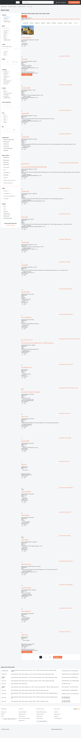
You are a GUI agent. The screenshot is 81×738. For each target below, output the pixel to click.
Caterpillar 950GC (25, 291)
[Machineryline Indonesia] (7, 2)
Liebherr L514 (24, 634)
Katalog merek (21, 720)
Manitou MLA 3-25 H (26, 564)
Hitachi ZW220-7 (25, 515)
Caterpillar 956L (25, 191)
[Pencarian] (23, 2)
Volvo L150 (4, 697)
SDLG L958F (24, 59)
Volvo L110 (4, 701)
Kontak (2, 716)
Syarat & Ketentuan (22, 711)
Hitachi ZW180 (24, 539)
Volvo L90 (4, 683)
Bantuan (2, 714)
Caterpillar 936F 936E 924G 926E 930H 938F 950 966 (34, 167)
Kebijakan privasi (22, 714)
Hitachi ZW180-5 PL (26, 611)
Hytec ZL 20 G (24, 416)
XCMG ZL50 (4, 674)
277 (50, 657)
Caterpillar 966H (25, 113)
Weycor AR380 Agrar (26, 317)
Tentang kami (3, 711)
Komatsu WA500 (25, 441)
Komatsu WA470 (3, 677)
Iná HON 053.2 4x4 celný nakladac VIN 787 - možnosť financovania (37, 343)
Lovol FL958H (24, 265)
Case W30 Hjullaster (26, 587)
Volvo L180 (4, 693)
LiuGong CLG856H (25, 87)
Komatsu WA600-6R (26, 491)
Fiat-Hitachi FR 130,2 (26, 367)
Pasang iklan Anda (27, 74)
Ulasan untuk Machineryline (24, 718)
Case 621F (24, 464)
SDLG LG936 (24, 217)
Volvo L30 (4, 690)
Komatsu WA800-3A (26, 37)
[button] (22, 46)
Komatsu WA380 (3, 687)
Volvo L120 (4, 680)
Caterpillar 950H (25, 242)
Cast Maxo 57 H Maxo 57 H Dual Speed (30, 392)
